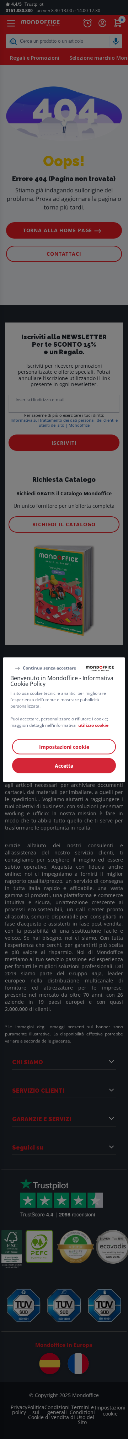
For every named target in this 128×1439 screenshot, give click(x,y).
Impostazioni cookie (64, 746)
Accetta (64, 765)
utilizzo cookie (93, 725)
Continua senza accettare (49, 668)
